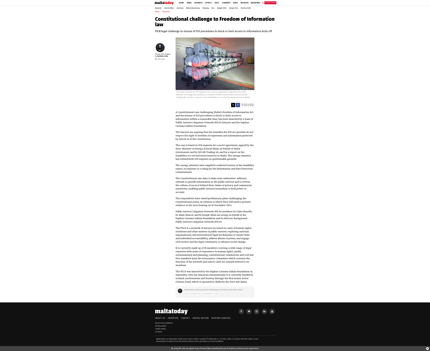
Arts (217, 3)
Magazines (255, 3)
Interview (180, 8)
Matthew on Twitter (212, 294)
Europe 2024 (233, 8)
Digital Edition (201, 318)
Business (198, 3)
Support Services (220, 318)
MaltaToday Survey (193, 8)
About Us (160, 318)
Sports (208, 3)
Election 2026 (246, 8)
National (158, 8)
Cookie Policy (160, 329)
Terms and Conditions (164, 323)
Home (181, 3)
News (189, 3)
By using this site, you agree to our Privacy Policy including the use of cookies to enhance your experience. (215, 348)
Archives (245, 3)
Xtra (212, 8)
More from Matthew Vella (193, 294)
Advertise (173, 318)
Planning (205, 8)
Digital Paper (270, 3)
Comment (226, 3)
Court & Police (169, 8)
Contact (185, 318)
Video (235, 3)
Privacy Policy (160, 326)
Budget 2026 (221, 8)
